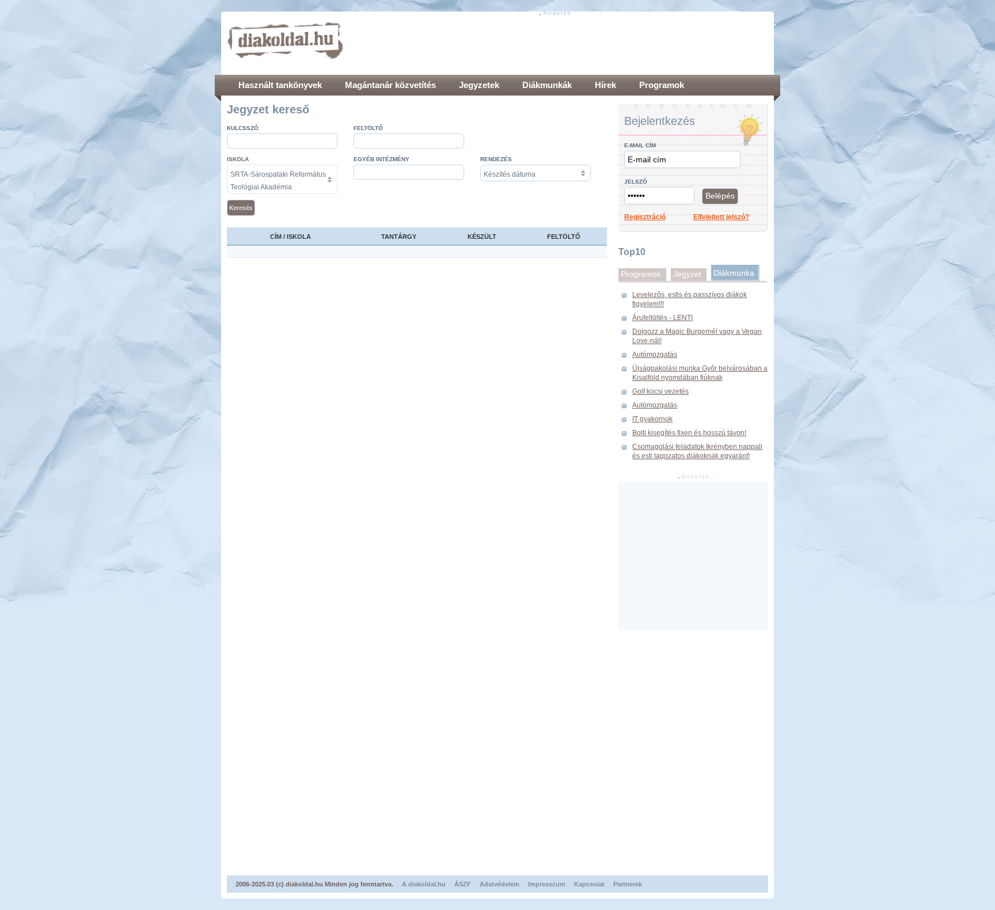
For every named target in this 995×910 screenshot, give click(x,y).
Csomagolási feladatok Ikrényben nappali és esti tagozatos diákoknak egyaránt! (697, 451)
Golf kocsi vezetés (660, 391)
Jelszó (635, 181)
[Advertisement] (558, 43)
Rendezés (496, 159)
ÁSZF (462, 884)
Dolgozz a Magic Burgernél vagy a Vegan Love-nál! (697, 336)
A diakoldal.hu (424, 884)
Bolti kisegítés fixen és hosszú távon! (689, 433)
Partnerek (627, 884)
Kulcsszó (243, 128)
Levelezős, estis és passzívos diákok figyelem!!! (689, 299)
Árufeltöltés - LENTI (662, 318)
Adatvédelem (499, 884)
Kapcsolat (589, 884)
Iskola (238, 159)
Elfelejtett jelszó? (721, 217)
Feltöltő (368, 128)
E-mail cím (640, 145)
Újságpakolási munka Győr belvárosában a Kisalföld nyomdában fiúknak (700, 373)
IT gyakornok (652, 419)
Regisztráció (645, 217)
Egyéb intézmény (381, 159)
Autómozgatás (654, 355)
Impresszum (546, 884)
